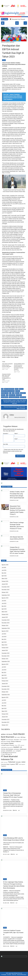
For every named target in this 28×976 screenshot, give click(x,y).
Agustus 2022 (5, 697)
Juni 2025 (4, 603)
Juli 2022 (4, 700)
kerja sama (3, 741)
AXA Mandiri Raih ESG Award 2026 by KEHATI (17, 538)
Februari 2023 (5, 681)
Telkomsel (11, 762)
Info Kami (9, 974)
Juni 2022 (4, 703)
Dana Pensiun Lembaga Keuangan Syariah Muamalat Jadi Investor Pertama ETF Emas (17, 526)
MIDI (7, 395)
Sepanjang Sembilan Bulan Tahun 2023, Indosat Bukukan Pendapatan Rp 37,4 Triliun (6, 376)
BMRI (16, 737)
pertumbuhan (4, 397)
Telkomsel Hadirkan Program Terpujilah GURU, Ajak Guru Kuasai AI (13, 933)
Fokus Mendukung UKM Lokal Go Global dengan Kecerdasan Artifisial (13, 839)
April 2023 (4, 675)
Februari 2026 (5, 581)
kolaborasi (18, 741)
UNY (17, 764)
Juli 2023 (4, 667)
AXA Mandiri (9, 734)
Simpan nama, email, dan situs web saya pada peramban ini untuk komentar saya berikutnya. (13, 451)
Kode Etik (14, 974)
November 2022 (5, 689)
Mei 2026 (4, 573)
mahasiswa (22, 745)
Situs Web (5, 444)
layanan (11, 743)
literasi (16, 745)
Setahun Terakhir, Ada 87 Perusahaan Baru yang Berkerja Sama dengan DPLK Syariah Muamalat (17, 495)
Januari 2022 (5, 717)
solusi (2, 762)
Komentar (5, 433)
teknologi (5, 762)
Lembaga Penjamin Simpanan (7, 745)
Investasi (25, 739)
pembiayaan (16, 749)
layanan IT (23, 393)
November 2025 (5, 589)
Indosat (21, 389)
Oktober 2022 (5, 692)
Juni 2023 (4, 670)
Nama (16, 433)
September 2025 (6, 595)
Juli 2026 (4, 567)
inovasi (21, 739)
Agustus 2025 (5, 598)
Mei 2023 (4, 672)
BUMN (18, 737)
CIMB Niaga (22, 737)
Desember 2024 (5, 620)
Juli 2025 (4, 601)
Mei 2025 (4, 606)
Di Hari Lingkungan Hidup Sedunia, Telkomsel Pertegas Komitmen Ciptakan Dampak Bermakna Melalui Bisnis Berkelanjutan (13, 885)
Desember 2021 (5, 719)
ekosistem (16, 739)
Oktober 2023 (5, 659)
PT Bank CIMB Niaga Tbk (6, 754)
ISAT (13, 393)
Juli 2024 (4, 634)
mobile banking (4, 747)
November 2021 (5, 722)
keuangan (8, 741)
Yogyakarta (3, 766)
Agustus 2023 (5, 664)
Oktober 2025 (5, 592)
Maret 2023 (4, 678)
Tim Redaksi (3, 974)
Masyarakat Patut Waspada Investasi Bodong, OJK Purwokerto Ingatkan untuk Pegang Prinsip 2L (17, 510)
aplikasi (3, 734)
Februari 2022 (5, 714)
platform (14, 751)
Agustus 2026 (5, 565)
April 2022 (4, 708)
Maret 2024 (4, 645)
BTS (2, 389)
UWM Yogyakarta (22, 764)
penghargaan (23, 749)
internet (18, 391)
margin (3, 395)
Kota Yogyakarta (5, 743)
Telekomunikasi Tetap (14, 397)
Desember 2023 (5, 653)
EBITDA (16, 389)
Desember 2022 (5, 686)
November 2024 (5, 623)
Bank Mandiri (19, 734)
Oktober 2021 (5, 725)
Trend (4, 60)
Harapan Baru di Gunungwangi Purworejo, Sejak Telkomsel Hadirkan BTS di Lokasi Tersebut (17, 550)
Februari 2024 (5, 648)
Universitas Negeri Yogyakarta (8, 764)
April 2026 (4, 576)
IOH (10, 393)
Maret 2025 (4, 612)
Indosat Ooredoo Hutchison (7, 391)
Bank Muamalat (7, 737)
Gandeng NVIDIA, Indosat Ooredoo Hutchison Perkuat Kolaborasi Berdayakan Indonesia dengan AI (19, 366)
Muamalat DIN (10, 747)
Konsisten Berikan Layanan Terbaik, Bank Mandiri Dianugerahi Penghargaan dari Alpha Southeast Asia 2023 (14, 401)
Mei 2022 (4, 706)
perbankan (3, 751)
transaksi (18, 762)
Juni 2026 (4, 570)
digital (3, 739)
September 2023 (6, 661)
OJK (21, 747)
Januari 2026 (5, 584)
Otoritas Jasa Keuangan (7, 749)
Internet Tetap (4, 393)
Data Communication (9, 389)
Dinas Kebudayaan (9, 739)
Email (16, 439)
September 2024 (6, 628)
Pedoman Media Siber (21, 974)
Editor (15, 810)
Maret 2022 (4, 711)
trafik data (23, 397)
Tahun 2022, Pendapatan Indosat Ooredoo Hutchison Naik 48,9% (7, 365)
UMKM (23, 762)
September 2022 (6, 694)
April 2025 (4, 609)
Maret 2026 (4, 578)
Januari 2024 (5, 650)
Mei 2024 (4, 639)
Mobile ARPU (12, 395)
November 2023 (5, 656)
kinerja (17, 393)
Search (25, 23)
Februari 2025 (5, 614)
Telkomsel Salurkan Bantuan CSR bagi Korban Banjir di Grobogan (14, 407)
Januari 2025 (5, 617)
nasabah (16, 747)
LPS (19, 745)
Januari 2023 (5, 683)
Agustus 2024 (5, 631)
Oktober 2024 (5, 625)
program (18, 751)
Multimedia (18, 395)
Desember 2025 (5, 587)
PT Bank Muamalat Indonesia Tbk (9, 758)
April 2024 (4, 642)
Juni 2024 (4, 636)
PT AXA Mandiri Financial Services (8, 752)
